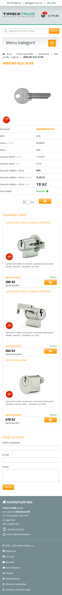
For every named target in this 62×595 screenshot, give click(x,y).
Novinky (10, 556)
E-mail (6, 454)
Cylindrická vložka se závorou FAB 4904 (28, 291)
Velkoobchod (12, 578)
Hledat (54, 30)
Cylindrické (43, 54)
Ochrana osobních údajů (17, 589)
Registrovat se (35, 2)
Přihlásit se (15, 2)
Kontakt (10, 562)
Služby (9, 573)
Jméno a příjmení (11, 442)
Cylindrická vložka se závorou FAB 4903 (28, 222)
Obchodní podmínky (16, 584)
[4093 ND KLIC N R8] (31, 97)
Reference (11, 551)
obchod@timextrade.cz (18, 534)
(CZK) (53, 2)
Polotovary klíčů (24, 54)
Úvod (9, 54)
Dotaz (6, 466)
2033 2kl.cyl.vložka (16, 360)
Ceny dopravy (13, 567)
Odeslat (8, 487)
